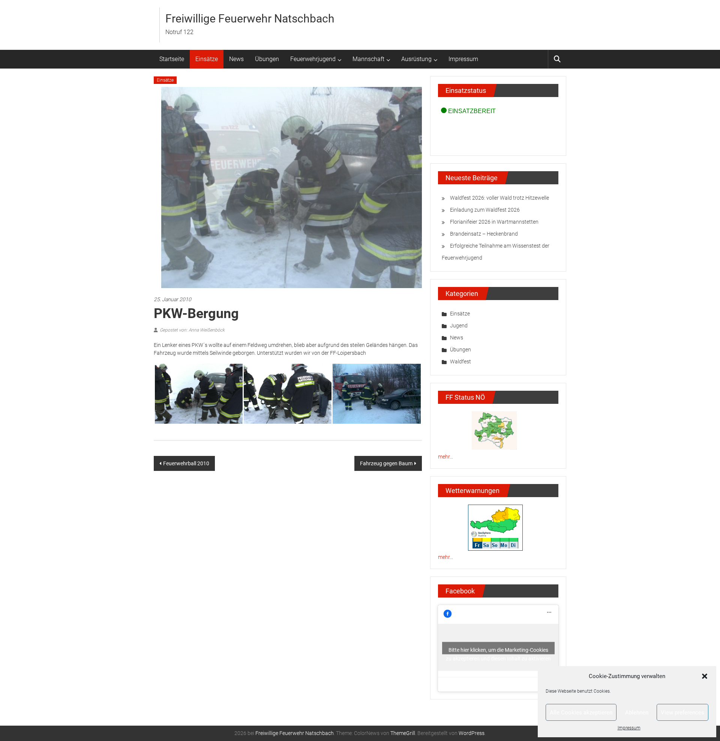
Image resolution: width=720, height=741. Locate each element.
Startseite (171, 59)
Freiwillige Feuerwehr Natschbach (249, 18)
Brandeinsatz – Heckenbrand (484, 234)
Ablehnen (636, 712)
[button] (704, 676)
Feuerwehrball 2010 (186, 463)
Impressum (629, 728)
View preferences (682, 712)
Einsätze (206, 59)
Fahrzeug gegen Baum (386, 463)
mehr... (445, 457)
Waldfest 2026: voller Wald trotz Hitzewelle (499, 198)
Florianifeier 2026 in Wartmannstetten (494, 222)
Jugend (459, 326)
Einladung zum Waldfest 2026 (485, 210)
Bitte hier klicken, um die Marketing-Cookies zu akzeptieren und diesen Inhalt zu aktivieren (498, 650)
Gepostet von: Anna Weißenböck (192, 330)
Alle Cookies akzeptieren (581, 712)
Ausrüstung (416, 59)
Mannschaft (368, 59)
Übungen (267, 59)
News (236, 59)
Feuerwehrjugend (313, 59)
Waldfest (460, 362)
